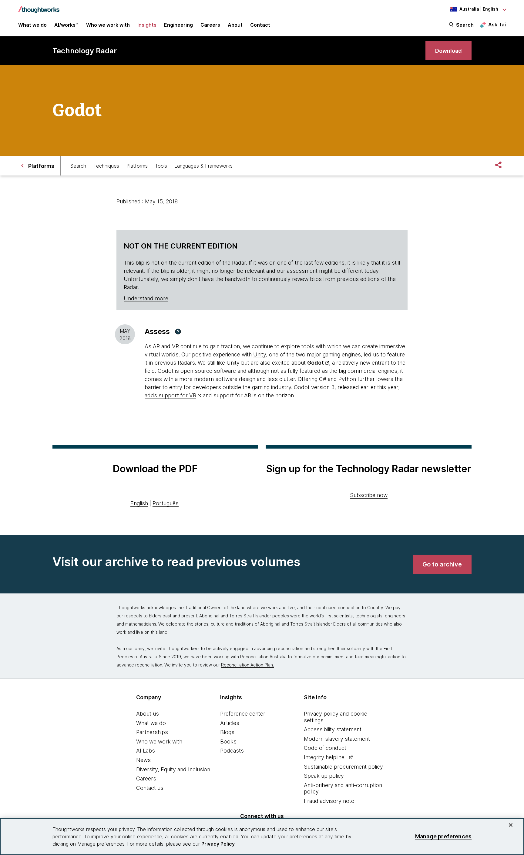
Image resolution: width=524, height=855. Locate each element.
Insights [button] (146, 25)
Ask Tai (497, 25)
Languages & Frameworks (203, 166)
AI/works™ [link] (66, 25)
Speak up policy (324, 776)
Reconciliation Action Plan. (247, 664)
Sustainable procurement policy (343, 766)
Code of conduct (325, 748)
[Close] (510, 825)
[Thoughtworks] (38, 6)
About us (147, 713)
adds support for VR (170, 395)
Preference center (242, 713)
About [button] (235, 25)
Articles (229, 723)
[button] (178, 332)
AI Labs (145, 750)
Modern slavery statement (337, 739)
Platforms (137, 166)
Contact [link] (260, 25)
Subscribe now (369, 495)
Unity (259, 354)
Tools (161, 166)
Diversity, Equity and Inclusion (173, 769)
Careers (146, 778)
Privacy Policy (218, 844)
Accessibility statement (332, 729)
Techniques (106, 166)
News (143, 760)
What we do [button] (32, 25)
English (139, 503)
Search (465, 25)
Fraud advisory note (329, 801)
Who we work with (159, 741)
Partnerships (152, 732)
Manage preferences (443, 836)
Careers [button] (210, 25)
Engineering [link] (178, 25)
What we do (151, 723)
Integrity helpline (324, 757)
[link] (448, 50)
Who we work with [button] (108, 25)
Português (166, 503)
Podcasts (232, 750)
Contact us (149, 788)
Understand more (146, 298)
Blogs (227, 732)
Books (228, 741)
